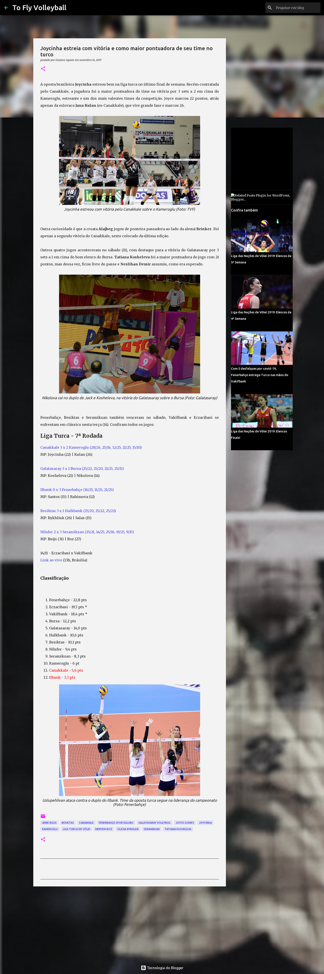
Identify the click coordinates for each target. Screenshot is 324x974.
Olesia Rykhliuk (128, 829)
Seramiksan (152, 829)
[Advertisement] (130, 924)
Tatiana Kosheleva (178, 829)
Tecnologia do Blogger (164, 968)
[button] (43, 69)
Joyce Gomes (185, 822)
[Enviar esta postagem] (43, 817)
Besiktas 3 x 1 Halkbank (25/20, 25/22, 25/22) (78, 511)
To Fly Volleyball (39, 7)
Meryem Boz (103, 829)
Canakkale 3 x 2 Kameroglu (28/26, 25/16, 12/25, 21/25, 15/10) (91, 447)
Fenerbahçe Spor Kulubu (116, 822)
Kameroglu (50, 829)
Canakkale (86, 822)
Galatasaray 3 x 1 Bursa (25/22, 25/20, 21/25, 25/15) (82, 468)
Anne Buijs (49, 822)
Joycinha (205, 822)
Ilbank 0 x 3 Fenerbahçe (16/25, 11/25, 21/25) (77, 489)
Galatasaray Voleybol (154, 822)
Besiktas (68, 822)
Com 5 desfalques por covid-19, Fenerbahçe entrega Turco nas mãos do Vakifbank (259, 375)
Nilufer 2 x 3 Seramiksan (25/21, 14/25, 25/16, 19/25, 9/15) (87, 532)
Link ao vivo (51, 560)
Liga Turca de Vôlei (76, 829)
